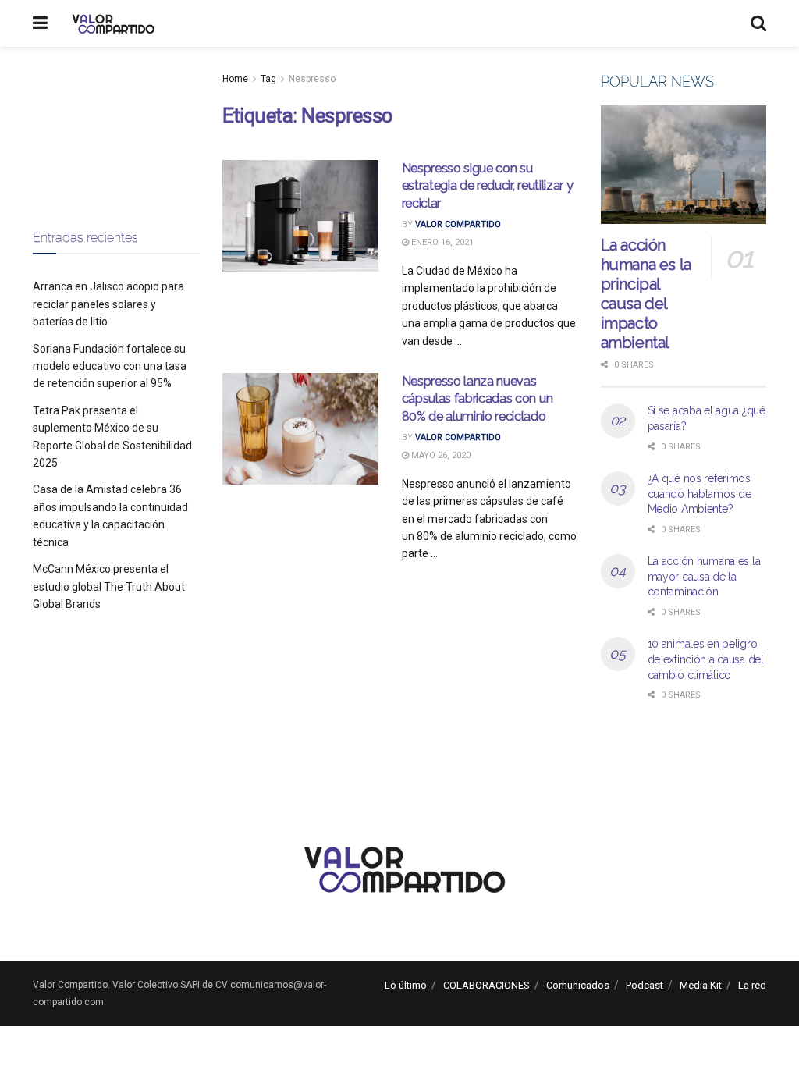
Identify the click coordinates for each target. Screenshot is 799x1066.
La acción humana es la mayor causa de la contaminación (704, 576)
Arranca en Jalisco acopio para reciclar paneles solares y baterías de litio (108, 304)
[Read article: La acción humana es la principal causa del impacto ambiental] (684, 164)
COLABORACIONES (486, 985)
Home (235, 78)
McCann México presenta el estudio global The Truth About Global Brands (109, 586)
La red (752, 985)
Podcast (644, 985)
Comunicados (577, 985)
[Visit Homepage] (111, 23)
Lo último (406, 985)
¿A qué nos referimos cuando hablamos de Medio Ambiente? (699, 493)
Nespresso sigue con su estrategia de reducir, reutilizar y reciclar (488, 186)
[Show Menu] (40, 23)
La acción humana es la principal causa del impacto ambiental (646, 294)
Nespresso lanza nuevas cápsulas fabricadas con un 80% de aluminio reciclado (477, 399)
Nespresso (312, 78)
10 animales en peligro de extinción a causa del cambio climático (706, 659)
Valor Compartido (458, 224)
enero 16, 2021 (441, 242)
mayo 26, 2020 (440, 455)
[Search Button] (758, 23)
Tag (268, 78)
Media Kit (701, 985)
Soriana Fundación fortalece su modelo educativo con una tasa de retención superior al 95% (109, 366)
